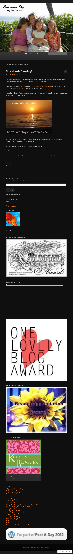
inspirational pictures (30, 155)
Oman (49, 155)
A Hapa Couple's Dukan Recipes (15, 489)
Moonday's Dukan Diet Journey (15, 511)
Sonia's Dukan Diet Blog (13, 517)
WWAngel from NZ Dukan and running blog (18, 525)
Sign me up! (10, 190)
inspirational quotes (41, 155)
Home (7, 54)
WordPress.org (10, 523)
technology (16, 155)
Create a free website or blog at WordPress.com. (36, 547)
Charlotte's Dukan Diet (12, 491)
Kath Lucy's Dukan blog (12, 503)
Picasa (21, 93)
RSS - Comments (11, 206)
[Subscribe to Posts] (6, 202)
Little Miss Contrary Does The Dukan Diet (18, 507)
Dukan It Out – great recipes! (14, 499)
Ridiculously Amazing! (19, 71)
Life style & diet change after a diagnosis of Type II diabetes (23, 505)
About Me (15, 54)
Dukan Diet (24, 54)
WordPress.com (10, 521)
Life (12, 155)
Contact (8, 58)
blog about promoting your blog (42, 86)
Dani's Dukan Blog (11, 495)
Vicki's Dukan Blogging (12, 519)
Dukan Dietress (10, 497)
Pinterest (57, 86)
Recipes (32, 54)
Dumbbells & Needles (12, 501)
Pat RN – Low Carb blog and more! (16, 515)
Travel (38, 54)
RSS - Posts (10, 202)
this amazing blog (17, 88)
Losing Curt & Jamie (12, 509)
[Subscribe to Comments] (6, 206)
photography (54, 155)
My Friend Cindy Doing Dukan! (15, 513)
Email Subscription (12, 178)
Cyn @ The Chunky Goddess (14, 493)
